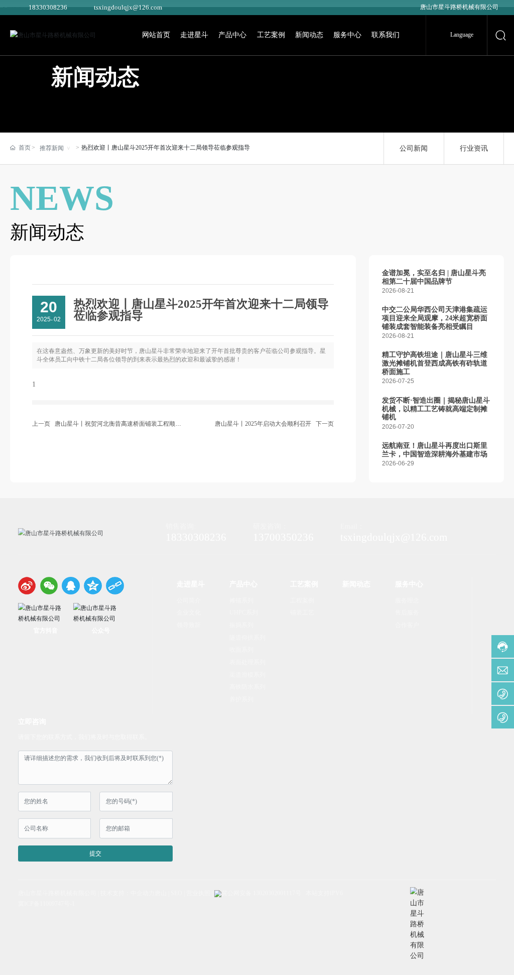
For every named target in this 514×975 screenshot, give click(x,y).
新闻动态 (95, 77)
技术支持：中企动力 (127, 893)
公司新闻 (414, 148)
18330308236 (48, 7)
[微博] (27, 585)
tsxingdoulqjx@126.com (128, 7)
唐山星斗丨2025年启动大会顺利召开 (263, 423)
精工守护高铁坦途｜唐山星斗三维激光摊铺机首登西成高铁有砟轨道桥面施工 (434, 363)
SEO (176, 893)
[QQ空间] (92, 585)
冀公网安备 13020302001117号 (261, 893)
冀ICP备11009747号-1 (46, 903)
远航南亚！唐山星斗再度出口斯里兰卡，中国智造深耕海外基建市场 (434, 449)
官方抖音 (46, 630)
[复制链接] (114, 585)
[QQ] (70, 585)
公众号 (101, 630)
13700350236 (283, 537)
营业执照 (198, 893)
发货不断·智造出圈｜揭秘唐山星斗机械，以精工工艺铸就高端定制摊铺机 (436, 408)
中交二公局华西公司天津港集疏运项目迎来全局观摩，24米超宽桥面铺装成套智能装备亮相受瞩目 (434, 317)
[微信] (49, 585)
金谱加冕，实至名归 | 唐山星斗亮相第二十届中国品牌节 (434, 277)
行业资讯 (474, 148)
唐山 (161, 893)
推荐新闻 (52, 148)
